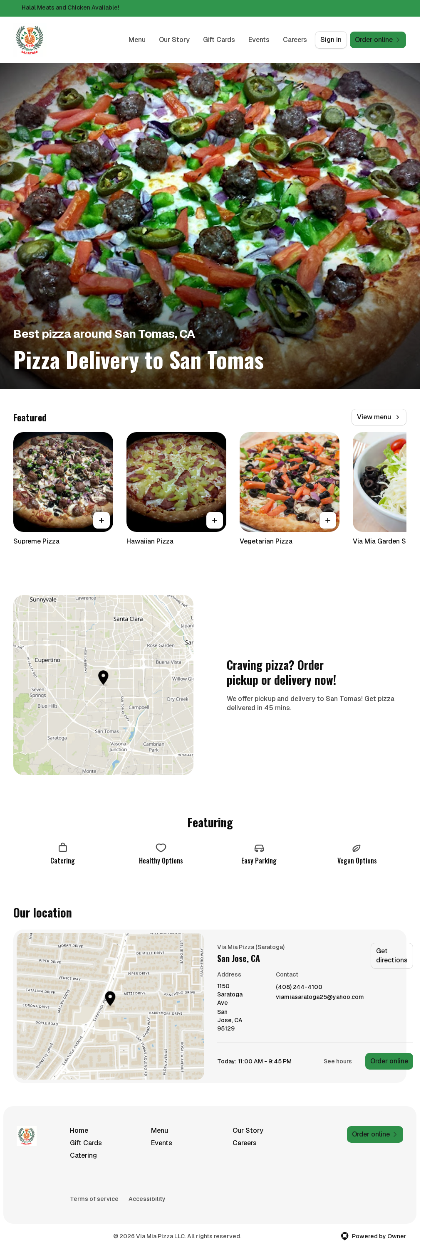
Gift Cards (219, 39)
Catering (83, 1155)
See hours (338, 1061)
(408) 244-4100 (299, 987)
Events (259, 39)
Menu (137, 39)
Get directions (392, 955)
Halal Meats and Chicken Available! (70, 7)
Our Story (174, 39)
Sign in (331, 39)
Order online (389, 1061)
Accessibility (147, 1199)
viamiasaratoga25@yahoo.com (320, 997)
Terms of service (94, 1199)
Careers (295, 39)
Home (79, 1130)
